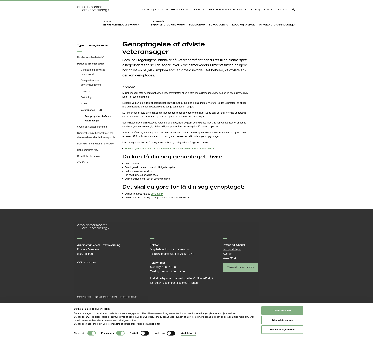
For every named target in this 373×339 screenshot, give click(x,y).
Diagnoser (86, 91)
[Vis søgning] (293, 9)
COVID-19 (82, 162)
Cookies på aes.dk (128, 296)
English (282, 9)
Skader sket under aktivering (92, 126)
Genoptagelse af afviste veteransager (98, 118)
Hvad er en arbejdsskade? (90, 57)
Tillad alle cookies (282, 310)
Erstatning (86, 97)
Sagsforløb (197, 24)
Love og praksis (244, 24)
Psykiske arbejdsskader (90, 63)
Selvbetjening (218, 24)
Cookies (148, 317)
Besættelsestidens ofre (89, 156)
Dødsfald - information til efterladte (95, 143)
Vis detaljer (186, 333)
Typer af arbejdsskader (168, 24)
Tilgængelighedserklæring (105, 296)
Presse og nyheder (234, 244)
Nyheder (198, 9)
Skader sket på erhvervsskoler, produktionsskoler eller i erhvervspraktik (96, 135)
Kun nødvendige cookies (282, 329)
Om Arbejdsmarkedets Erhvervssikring (165, 9)
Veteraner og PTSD (91, 109)
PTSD (84, 103)
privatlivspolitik (151, 324)
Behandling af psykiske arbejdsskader (93, 72)
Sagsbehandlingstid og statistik (228, 9)
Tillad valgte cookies (282, 320)
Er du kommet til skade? (121, 24)
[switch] (120, 333)
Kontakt (268, 9)
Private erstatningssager (277, 24)
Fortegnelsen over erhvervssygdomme (91, 82)
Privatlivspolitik (84, 296)
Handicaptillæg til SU (88, 150)
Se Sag (255, 9)
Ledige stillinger (232, 249)
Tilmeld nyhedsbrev (240, 267)
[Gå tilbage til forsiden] (93, 14)
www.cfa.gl (229, 257)
